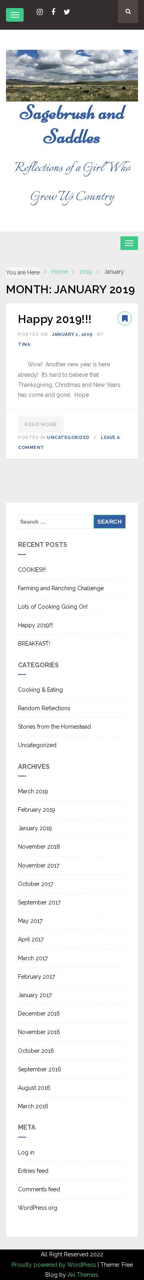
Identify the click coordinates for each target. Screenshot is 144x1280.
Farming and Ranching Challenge (61, 588)
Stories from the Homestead (54, 726)
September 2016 (39, 1069)
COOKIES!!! (32, 570)
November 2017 (38, 865)
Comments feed (39, 1189)
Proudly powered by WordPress (55, 1265)
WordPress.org (37, 1208)
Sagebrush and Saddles (72, 124)
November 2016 (39, 1032)
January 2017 (35, 995)
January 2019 (35, 828)
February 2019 (36, 810)
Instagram (40, 12)
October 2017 (35, 884)
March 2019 (33, 791)
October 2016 (36, 1051)
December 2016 (39, 1013)
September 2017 (39, 902)
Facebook (53, 12)
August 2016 (34, 1088)
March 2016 (33, 1106)
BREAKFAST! (34, 643)
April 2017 (31, 939)
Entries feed (33, 1171)
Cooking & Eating (40, 690)
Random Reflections (44, 708)
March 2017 (33, 958)
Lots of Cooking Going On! (53, 606)
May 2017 (30, 921)
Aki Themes (83, 1275)
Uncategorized (68, 437)
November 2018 (39, 846)
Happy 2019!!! (55, 319)
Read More (40, 424)
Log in (26, 1152)
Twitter (67, 12)
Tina (24, 344)
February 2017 (36, 976)
